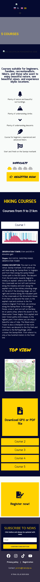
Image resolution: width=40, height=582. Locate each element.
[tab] (20, 225)
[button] (20, 13)
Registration (28, 562)
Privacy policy (12, 562)
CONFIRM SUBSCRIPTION (20, 547)
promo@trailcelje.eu (24, 568)
